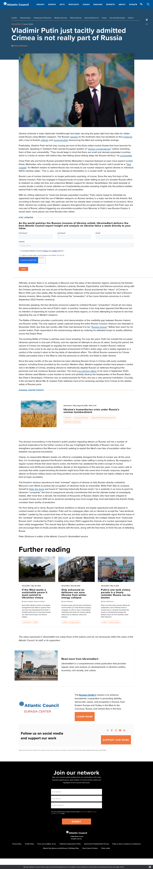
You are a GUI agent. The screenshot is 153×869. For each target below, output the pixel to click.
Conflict (14, 18)
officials (45, 140)
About (122, 4)
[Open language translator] (141, 4)
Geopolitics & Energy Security (103, 417)
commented (126, 155)
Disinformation (25, 18)
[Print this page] (146, 19)
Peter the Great (36, 489)
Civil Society (26, 622)
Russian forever (99, 326)
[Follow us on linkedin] (124, 730)
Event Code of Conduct (90, 848)
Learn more (84, 716)
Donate (133, 4)
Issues (86, 4)
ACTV (62, 4)
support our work (116, 740)
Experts (110, 4)
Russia (104, 18)
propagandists (61, 140)
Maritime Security (60, 18)
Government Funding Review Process (96, 844)
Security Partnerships (117, 18)
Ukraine (131, 18)
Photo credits (105, 848)
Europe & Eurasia (81, 417)
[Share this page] (146, 24)
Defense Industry (114, 622)
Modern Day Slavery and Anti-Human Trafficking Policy (61, 848)
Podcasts (73, 4)
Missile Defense (76, 18)
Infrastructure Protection (42, 18)
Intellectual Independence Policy (70, 844)
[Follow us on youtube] (120, 730)
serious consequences (99, 148)
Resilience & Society (72, 422)
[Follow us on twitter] (107, 730)
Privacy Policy (84, 811)
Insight (40, 4)
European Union (74, 622)
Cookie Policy (29, 844)
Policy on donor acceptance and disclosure (127, 844)
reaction (74, 136)
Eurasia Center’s (87, 695)
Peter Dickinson (20, 45)
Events (52, 4)
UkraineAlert (16, 24)
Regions (97, 4)
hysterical (127, 136)
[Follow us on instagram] (116, 730)
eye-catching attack (87, 371)
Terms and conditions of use (46, 844)
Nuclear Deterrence (92, 18)
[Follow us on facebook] (112, 730)
